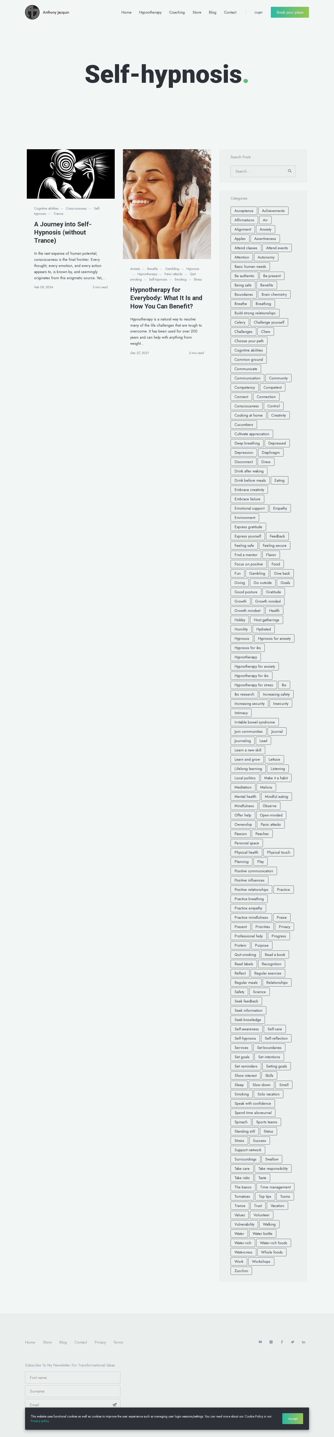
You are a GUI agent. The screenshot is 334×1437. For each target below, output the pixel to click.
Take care (242, 1168)
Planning (241, 861)
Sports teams (266, 1122)
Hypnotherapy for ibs (251, 675)
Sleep (239, 1085)
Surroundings (245, 1159)
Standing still (244, 1131)
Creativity (278, 415)
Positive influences (249, 880)
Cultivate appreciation (251, 434)
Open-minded (271, 815)
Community (278, 378)
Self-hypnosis (158, 279)
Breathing (263, 303)
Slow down (261, 1085)
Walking (269, 1224)
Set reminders (245, 1066)
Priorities (262, 926)
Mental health (245, 796)
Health (274, 610)
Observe (270, 806)
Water (239, 1233)
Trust (258, 1205)
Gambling (172, 268)
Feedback (277, 536)
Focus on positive (248, 564)
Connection (266, 396)
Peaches (262, 833)
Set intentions (269, 1057)
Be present (272, 276)
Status (268, 1131)
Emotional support (249, 508)
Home (126, 12)
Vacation (277, 1205)
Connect (241, 396)
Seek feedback (246, 1001)
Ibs (284, 685)
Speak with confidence (252, 1103)
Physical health (246, 852)
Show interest (245, 1075)
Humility (241, 629)
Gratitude (273, 592)
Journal (277, 731)
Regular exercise (267, 973)
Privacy (284, 926)
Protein (240, 945)
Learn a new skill (247, 750)
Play (260, 861)
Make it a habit (276, 778)
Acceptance (243, 210)
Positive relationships (251, 889)
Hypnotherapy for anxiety (254, 666)
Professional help (248, 936)
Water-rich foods (273, 1243)
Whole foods (272, 1252)
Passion (240, 833)
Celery (239, 322)
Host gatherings (266, 620)
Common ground (248, 359)
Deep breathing (247, 443)
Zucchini (241, 1270)
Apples (240, 238)
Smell (284, 1085)
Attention (241, 257)
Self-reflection (276, 1038)
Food (276, 564)
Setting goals (276, 1066)
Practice (283, 889)
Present (240, 926)
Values (239, 1215)
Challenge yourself (269, 322)
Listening (278, 768)
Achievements (273, 210)
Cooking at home (248, 415)
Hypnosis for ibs (247, 647)
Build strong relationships (255, 313)
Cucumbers (243, 424)
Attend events (277, 248)
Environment (244, 517)
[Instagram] (271, 1342)
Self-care (274, 1029)
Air (265, 220)
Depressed (277, 443)
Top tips (265, 1196)
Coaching (177, 12)
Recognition (271, 964)
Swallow (271, 1159)
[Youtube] (260, 1342)
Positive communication (253, 871)
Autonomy (266, 257)
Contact (230, 12)
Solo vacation (268, 1094)
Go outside (263, 582)
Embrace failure (247, 499)
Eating (279, 480)
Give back (282, 573)
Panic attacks (174, 273)
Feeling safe (244, 545)
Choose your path (249, 341)
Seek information (248, 1010)
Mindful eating (276, 796)
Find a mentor (245, 554)
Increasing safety (276, 694)
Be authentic (244, 276)
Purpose (262, 945)
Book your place (290, 12)
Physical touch (278, 852)
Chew (265, 331)
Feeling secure (275, 545)
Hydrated (263, 629)
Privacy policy (40, 1421)
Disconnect (243, 461)
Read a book (275, 954)
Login (258, 12)
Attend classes (245, 248)
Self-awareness (246, 1029)
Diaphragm (271, 452)
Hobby (239, 620)
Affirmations (244, 220)
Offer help (242, 815)
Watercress (243, 1252)
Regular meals (246, 982)
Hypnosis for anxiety (274, 638)
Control (273, 406)
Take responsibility (273, 1168)
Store (196, 12)
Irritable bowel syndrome (254, 722)
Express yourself (247, 536)
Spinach (240, 1122)
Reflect (240, 973)
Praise (282, 917)
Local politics (245, 778)
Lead (263, 740)
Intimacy (241, 713)
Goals (285, 582)
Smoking (180, 279)
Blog (212, 12)
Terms (118, 1342)
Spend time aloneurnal (253, 1112)
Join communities (248, 731)
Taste (262, 1177)
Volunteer (261, 1215)
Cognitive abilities (46, 208)
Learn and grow (247, 759)
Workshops (261, 1261)
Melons (266, 787)
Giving (239, 582)
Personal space (246, 843)
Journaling (242, 740)
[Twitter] (292, 1342)
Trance (58, 213)
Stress (198, 279)
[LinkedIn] (303, 1342)
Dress (266, 461)
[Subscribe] (114, 1405)
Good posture (245, 592)
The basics (243, 1187)
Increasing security (249, 703)
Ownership (243, 824)
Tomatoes (242, 1196)
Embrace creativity (249, 489)
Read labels (243, 964)
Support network (247, 1150)
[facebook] (282, 1342)
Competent (273, 387)
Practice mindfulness (251, 917)
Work (238, 1261)
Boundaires (243, 294)
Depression (243, 452)
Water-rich (242, 1243)
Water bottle (262, 1233)
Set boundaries (269, 1047)
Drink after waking (249, 471)
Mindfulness (244, 806)
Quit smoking (245, 954)
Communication (247, 378)
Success (259, 1140)
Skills (269, 1075)
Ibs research (244, 694)
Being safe (243, 285)
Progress (279, 936)
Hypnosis (193, 268)
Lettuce (274, 759)
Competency (244, 387)
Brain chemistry (274, 294)
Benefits (152, 268)
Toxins (285, 1196)
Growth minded (268, 601)
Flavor (271, 554)
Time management (275, 1187)
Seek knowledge (247, 1019)
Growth (240, 601)
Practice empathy (248, 908)
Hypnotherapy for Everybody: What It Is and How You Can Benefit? (166, 298)
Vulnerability (244, 1224)
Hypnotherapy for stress (253, 685)
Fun (237, 573)
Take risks (242, 1177)
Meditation (243, 787)
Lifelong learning (248, 768)
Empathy (280, 508)
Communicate (245, 368)
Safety (239, 992)
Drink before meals (250, 480)
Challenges (243, 331)
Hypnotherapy (150, 12)
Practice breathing (249, 899)
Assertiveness (265, 238)
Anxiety (135, 268)
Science (259, 992)
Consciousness (76, 208)
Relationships (277, 982)
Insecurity (280, 703)
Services (241, 1047)
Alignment (242, 229)
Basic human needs (250, 266)
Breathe (240, 303)
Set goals (241, 1057)
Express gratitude (248, 527)
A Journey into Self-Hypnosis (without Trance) (63, 232)
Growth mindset (247, 610)
